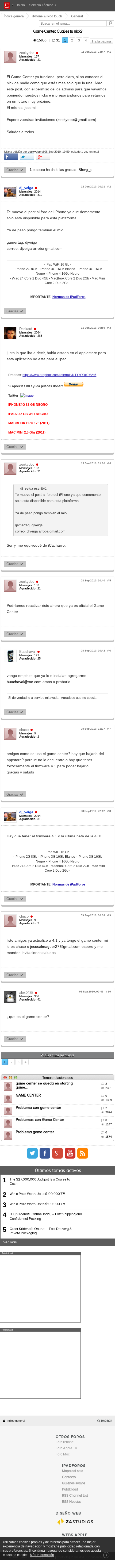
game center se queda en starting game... (51, 1004)
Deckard (26, 295)
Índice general (16, 1264)
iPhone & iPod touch (48, 16)
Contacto (62, 1401)
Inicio (21, 5)
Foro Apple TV (66, 1292)
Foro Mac (63, 1298)
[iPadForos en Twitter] (74, 1073)
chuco (24, 671)
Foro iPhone (65, 1286)
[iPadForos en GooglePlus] (99, 1073)
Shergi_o (86, 152)
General (78, 16)
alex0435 (27, 913)
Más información (42, 1555)
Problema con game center (39, 1028)
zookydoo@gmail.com (77, 101)
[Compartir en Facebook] (12, 138)
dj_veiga (27, 169)
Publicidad (77, 1401)
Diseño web (94, 1401)
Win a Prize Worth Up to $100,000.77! (37, 1114)
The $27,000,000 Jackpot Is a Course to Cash (40, 1102)
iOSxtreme (70, 1384)
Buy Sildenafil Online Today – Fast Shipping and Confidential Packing (46, 1137)
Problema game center (36, 1052)
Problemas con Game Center (41, 1040)
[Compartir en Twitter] (28, 138)
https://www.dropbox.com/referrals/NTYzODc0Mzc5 (60, 335)
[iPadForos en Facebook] (87, 1073)
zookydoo (27, 46)
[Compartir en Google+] (44, 138)
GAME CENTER (29, 1016)
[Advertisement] (40, 1209)
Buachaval (28, 599)
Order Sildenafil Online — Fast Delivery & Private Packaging (41, 1151)
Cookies (49, 1401)
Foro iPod (69, 1390)
